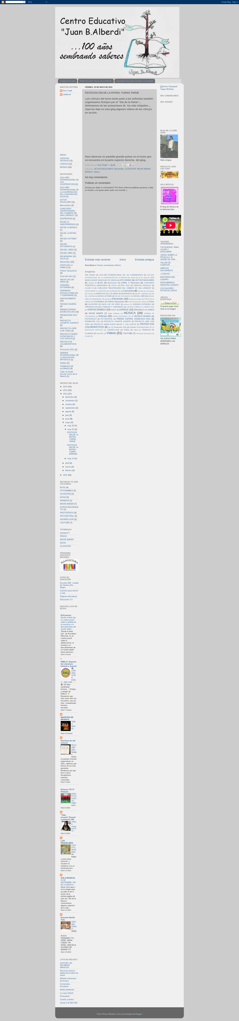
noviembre (70, 401)
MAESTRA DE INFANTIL (67, 718)
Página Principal (68, 81)
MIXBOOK (64, 501)
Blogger (138, 1014)
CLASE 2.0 (89, 288)
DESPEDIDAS (126, 294)
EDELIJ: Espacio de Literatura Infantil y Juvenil (68, 664)
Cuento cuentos (67, 999)
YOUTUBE (127, 333)
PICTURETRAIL (107, 319)
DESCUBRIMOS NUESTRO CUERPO (169, 284)
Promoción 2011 (120, 327)
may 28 (71, 426)
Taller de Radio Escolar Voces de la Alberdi (68, 374)
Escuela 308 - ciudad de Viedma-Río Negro (69, 585)
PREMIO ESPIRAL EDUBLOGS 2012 (133, 319)
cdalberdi (67, 94)
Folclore (143, 301)
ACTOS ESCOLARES (103, 169)
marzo (68, 467)
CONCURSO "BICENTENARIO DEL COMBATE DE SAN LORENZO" (124, 288)
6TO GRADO (126, 280)
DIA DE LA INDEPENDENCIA (68, 223)
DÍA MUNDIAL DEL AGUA (100, 299)
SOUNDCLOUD (113, 330)
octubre (68, 404)
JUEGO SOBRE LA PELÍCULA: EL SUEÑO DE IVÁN (168, 257)
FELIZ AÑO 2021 (73, 747)
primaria (149, 333)
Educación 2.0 (66, 599)
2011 (65, 475)
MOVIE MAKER (144, 169)
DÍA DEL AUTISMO (105, 296)
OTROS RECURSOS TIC (121, 316)
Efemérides (119, 169)
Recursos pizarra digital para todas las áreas (69, 973)
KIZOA (113, 310)
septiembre (70, 408)
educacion (139, 333)
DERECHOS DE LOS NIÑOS (107, 294)
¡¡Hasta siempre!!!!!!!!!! (73, 826)
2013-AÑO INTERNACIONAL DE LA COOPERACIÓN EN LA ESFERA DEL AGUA (69, 192)
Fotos (151, 302)
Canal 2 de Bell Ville (68, 1003)
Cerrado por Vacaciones (146, 291)
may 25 (71, 429)
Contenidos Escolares (65, 985)
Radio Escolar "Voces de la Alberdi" (96, 81)
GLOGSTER (130, 169)
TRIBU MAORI (73, 725)
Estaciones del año (134, 299)
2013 (65, 390)
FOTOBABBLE (98, 302)
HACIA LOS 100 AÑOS (110, 304)
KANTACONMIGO (97, 309)
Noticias (103, 316)
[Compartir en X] (128, 165)
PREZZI (63, 536)
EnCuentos (66, 615)
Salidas (126, 330)
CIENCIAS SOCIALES (142, 285)
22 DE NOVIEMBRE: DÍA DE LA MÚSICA (68, 882)
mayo (68, 422)
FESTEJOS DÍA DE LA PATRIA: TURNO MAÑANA (72, 449)
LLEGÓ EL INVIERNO (73, 848)
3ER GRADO (99, 280)
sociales (87, 336)
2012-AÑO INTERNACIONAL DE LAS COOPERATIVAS (121, 275)
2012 (65, 394)
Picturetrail (64, 996)
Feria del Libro (133, 301)
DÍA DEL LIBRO (139, 296)
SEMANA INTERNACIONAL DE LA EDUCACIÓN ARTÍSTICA (69, 356)
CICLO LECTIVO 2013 (120, 285)
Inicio (123, 259)
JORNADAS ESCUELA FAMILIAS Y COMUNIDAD (104, 307)
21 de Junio (143, 277)
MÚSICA (89, 172)
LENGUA (124, 309)
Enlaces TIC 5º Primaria (67, 790)
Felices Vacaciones (116, 302)
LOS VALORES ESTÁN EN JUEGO (168, 289)
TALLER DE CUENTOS (165, 264)
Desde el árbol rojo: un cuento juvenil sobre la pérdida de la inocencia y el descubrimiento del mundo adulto (68, 623)
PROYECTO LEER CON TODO (68, 329)
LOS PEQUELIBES (67, 842)
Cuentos (90, 293)
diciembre (69, 397)
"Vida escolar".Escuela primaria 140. (68, 817)
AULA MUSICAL (68, 878)
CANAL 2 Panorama (130, 283)
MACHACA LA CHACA (144, 310)
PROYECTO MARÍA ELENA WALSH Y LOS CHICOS (115, 324)
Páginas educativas (68, 596)
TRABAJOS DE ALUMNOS (66, 367)
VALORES (99, 333)
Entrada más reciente (97, 259)
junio (67, 419)
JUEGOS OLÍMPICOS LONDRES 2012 (140, 307)
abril (67, 463)
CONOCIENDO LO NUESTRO (95, 291)
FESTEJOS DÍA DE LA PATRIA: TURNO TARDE (72, 436)
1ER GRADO (90, 275)
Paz (109, 327)
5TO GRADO (112, 280)
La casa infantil (66, 993)
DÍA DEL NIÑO (66, 253)
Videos (97, 172)
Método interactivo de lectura (68, 979)
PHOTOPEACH (91, 319)
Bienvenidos (112, 283)
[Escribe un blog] (125, 165)
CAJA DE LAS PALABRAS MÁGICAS (66, 965)
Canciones (128, 291)
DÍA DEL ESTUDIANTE (123, 296)
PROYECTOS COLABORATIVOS (68, 343)
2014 (65, 387)
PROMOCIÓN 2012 (92, 321)
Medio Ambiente (113, 313)
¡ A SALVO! (165, 274)
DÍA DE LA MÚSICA (142, 293)
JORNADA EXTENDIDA (142, 304)
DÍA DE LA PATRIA (68, 233)
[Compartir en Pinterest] (133, 165)
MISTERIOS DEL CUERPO (167, 278)
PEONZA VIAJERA (142, 316)
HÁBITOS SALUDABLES (166, 269)
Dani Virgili (67, 91)
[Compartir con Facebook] (130, 165)
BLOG (100, 283)
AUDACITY (65, 533)
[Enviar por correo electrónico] (122, 165)
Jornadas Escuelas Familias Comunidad (134, 81)
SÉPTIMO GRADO (73, 925)
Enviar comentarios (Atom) (109, 265)
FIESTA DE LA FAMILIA (66, 266)
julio (67, 415)
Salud (136, 330)
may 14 (71, 458)
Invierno (126, 304)
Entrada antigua (144, 259)
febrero (68, 470)
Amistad (91, 283)
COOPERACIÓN (114, 291)
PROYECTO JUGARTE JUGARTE (117, 321)
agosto (68, 411)
